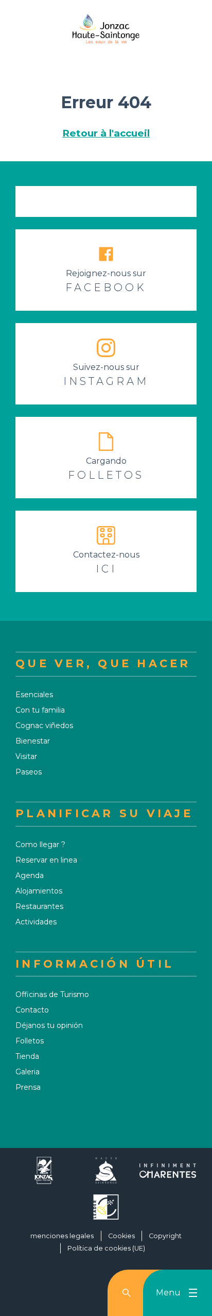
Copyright (165, 1236)
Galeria (27, 1071)
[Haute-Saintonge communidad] (106, 1174)
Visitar (26, 756)
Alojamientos (38, 891)
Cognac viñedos (44, 725)
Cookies (121, 1236)
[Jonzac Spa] (44, 1174)
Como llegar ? (40, 844)
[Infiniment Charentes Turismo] (168, 1174)
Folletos (29, 1040)
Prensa (28, 1087)
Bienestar (32, 741)
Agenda (29, 875)
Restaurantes (39, 906)
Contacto (32, 1010)
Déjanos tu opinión (49, 1025)
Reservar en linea (46, 860)
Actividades (36, 921)
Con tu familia (40, 710)
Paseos (28, 772)
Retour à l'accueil (106, 133)
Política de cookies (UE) (106, 1248)
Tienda (27, 1056)
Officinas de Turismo (52, 994)
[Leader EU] (106, 1211)
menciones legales (62, 1236)
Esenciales (34, 694)
